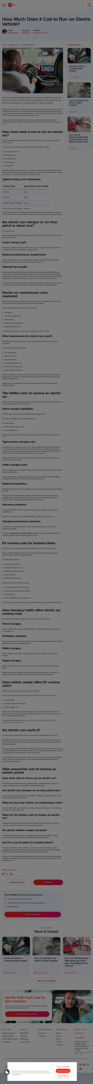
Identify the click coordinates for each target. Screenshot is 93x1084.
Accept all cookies (63, 1071)
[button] (7, 1072)
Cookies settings (63, 1076)
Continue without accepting (63, 1066)
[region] (42, 1071)
